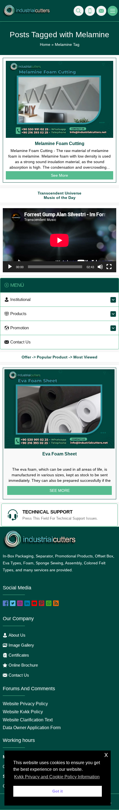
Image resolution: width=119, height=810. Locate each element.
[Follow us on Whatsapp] (48, 603)
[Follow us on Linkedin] (27, 603)
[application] (59, 240)
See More (59, 175)
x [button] (106, 754)
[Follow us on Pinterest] (41, 603)
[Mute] (100, 267)
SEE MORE (60, 490)
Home (45, 44)
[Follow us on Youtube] (34, 603)
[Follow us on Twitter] (12, 603)
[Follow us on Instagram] (20, 603)
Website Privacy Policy (25, 703)
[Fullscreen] (109, 267)
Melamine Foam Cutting (59, 143)
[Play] (10, 267)
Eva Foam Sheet (59, 454)
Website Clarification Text (28, 719)
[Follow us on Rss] (56, 603)
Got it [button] (57, 791)
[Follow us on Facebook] (5, 603)
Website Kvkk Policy (23, 711)
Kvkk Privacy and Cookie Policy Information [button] (57, 776)
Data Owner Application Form (32, 727)
